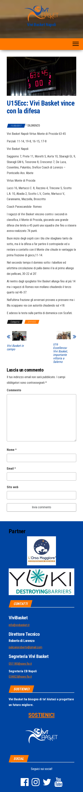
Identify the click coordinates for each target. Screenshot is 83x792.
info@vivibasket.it (19, 625)
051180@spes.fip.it (20, 664)
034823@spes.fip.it (20, 676)
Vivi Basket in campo (15, 347)
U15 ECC (32, 321)
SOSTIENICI (41, 715)
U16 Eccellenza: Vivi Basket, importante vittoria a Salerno (60, 353)
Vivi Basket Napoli (41, 24)
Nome (12, 450)
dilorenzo (34, 125)
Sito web (12, 487)
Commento (14, 390)
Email (11, 468)
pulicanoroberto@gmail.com (25, 647)
